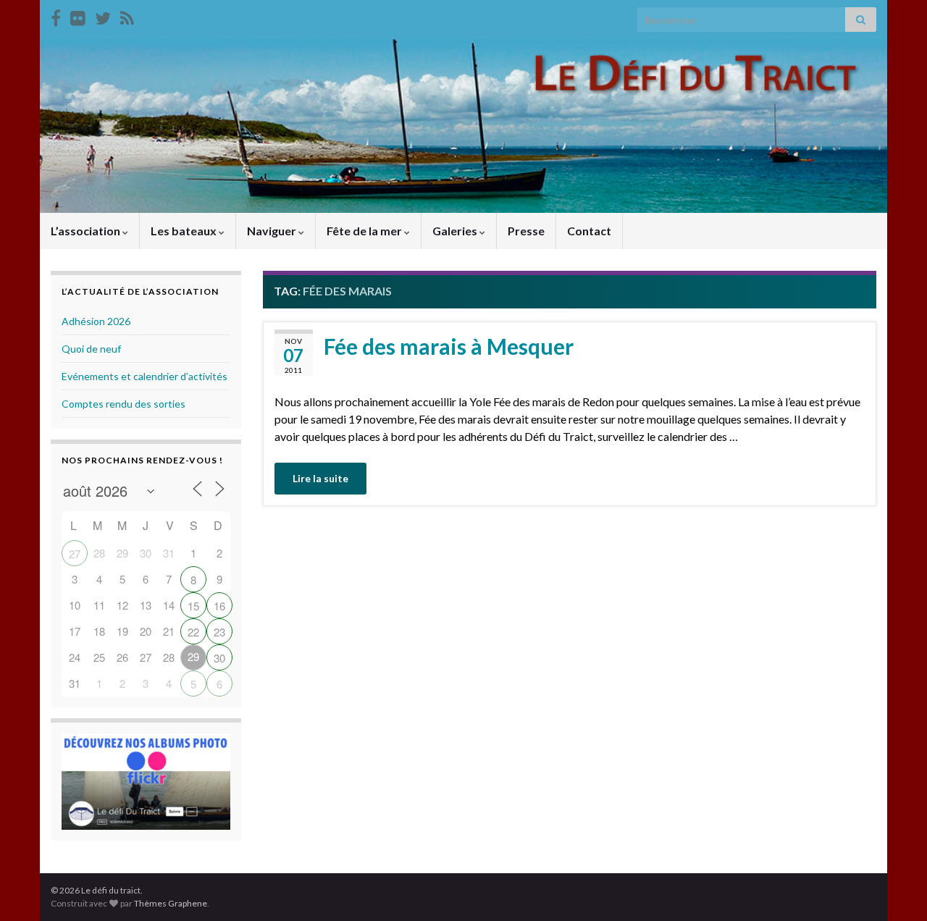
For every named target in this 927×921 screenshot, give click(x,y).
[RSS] (127, 15)
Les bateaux (185, 230)
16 (219, 605)
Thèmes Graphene (170, 903)
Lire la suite (320, 478)
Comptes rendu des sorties (123, 404)
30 (219, 657)
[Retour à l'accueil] (463, 126)
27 (74, 553)
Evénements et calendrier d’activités (144, 376)
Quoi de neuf (91, 348)
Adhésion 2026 (96, 321)
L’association (86, 230)
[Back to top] (894, 888)
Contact (589, 230)
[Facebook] (56, 15)
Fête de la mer (365, 230)
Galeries (455, 230)
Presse (526, 230)
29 (193, 656)
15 (193, 605)
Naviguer (272, 230)
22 (193, 631)
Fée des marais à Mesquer (449, 346)
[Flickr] (77, 15)
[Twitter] (103, 15)
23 (219, 631)
